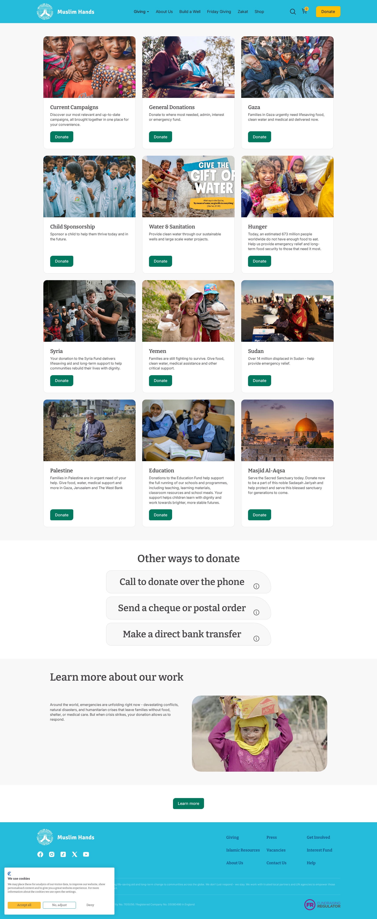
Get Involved (318, 837)
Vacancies (276, 850)
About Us (234, 863)
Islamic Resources (243, 850)
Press (272, 837)
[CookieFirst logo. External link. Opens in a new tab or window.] (9, 874)
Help (311, 863)
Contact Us (277, 863)
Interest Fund (319, 850)
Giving (232, 837)
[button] (142, 11)
